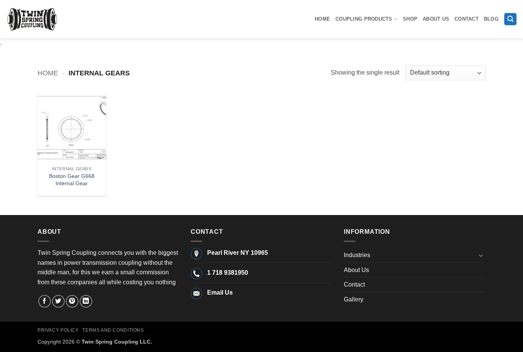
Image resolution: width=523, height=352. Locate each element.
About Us (436, 19)
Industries (357, 255)
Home (322, 19)
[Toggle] (480, 255)
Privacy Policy (58, 330)
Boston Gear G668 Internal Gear (72, 179)
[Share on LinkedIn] (86, 301)
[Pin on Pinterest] (72, 301)
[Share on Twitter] (58, 301)
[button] (510, 19)
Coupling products (363, 19)
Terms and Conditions (113, 330)
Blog (491, 19)
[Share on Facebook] (44, 301)
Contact (466, 19)
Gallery (353, 299)
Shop (410, 19)
